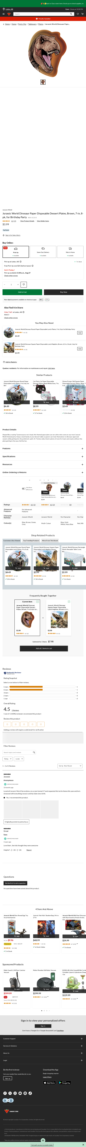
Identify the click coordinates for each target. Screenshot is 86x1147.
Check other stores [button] (11, 275)
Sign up (7, 1078)
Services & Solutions (10, 1046)
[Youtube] (20, 1093)
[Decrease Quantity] (4, 284)
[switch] (25, 488)
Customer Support (9, 1039)
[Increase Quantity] (18, 284)
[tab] (16, 252)
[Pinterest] (25, 1093)
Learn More (47, 1077)
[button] (71, 14)
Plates (40, 24)
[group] (9, 943)
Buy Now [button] (63, 292)
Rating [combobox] (6, 759)
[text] (17, 410)
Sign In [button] (43, 1026)
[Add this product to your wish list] (24, 285)
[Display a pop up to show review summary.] (77, 944)
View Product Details (27, 221)
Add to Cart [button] (22, 292)
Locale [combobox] (18, 759)
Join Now (60, 1030)
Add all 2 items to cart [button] (44, 648)
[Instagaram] (15, 1093)
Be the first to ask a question (15, 883)
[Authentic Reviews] (13, 673)
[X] (10, 1093)
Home (7, 24)
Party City (22, 24)
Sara (5, 835)
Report (29, 850)
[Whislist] (78, 14)
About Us (6, 1053)
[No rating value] (65, 505)
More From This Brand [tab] (50, 540)
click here (51, 368)
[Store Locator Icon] (4, 9)
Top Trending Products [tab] (31, 540)
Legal (5, 1060)
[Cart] (82, 14)
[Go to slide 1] (43, 82)
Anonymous (8, 780)
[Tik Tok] (30, 1093)
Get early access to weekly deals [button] (42, 1145)
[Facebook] (5, 1093)
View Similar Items (43, 221)
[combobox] (71, 766)
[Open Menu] (4, 14)
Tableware (32, 24)
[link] (10, 221)
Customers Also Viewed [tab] (11, 540)
